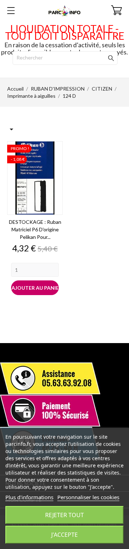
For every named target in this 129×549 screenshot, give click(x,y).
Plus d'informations (29, 497)
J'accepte (64, 535)
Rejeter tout (64, 515)
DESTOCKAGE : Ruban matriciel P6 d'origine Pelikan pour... (35, 229)
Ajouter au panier (35, 288)
